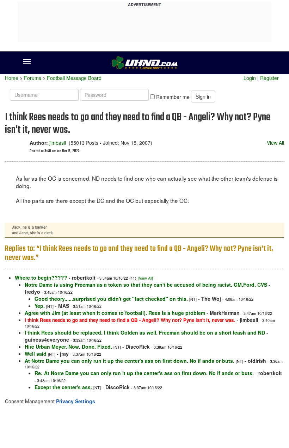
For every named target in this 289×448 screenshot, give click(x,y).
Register (269, 77)
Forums (32, 77)
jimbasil (57, 142)
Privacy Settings (75, 401)
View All (275, 142)
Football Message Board (74, 77)
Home (11, 77)
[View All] (145, 278)
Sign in (203, 96)
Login (250, 77)
